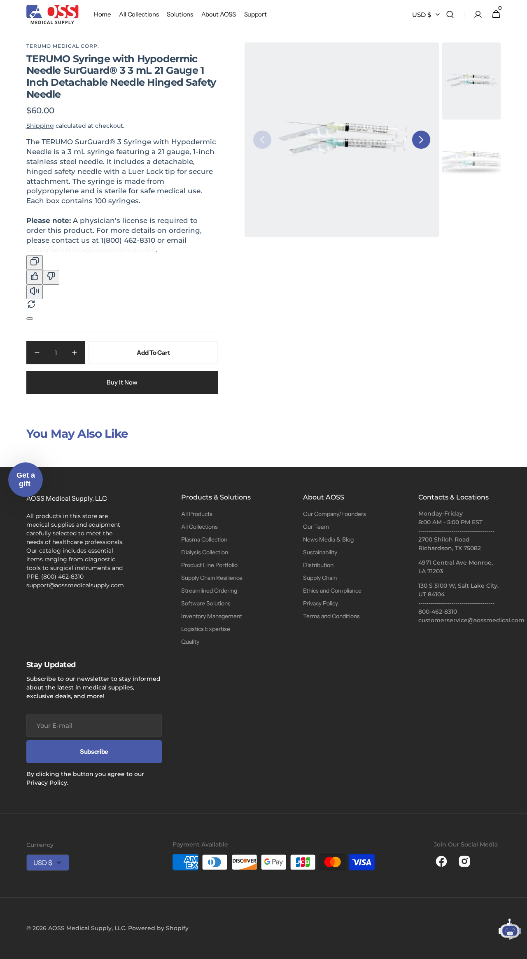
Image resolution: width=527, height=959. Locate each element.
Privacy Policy (320, 603)
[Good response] (34, 277)
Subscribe (94, 751)
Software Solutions (206, 603)
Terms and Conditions (331, 616)
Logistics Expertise (205, 629)
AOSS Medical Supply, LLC (86, 928)
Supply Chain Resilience (212, 577)
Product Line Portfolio (209, 565)
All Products (196, 514)
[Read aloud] (34, 292)
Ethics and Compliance (332, 590)
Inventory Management (211, 616)
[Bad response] (51, 277)
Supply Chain (320, 577)
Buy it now (122, 382)
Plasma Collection (204, 539)
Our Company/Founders (334, 514)
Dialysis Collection (204, 552)
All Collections (199, 526)
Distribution (318, 565)
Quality (190, 641)
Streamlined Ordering (209, 590)
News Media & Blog (328, 539)
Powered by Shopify (158, 928)
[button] (450, 14)
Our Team (316, 526)
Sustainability (320, 552)
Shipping (40, 125)
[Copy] (34, 262)
